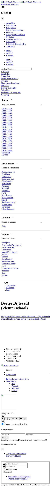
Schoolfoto (10, 42)
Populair (15, 386)
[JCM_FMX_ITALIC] (6, 418)
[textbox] (25, 411)
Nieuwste (15, 388)
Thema (6, 234)
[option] (7, 108)
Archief (9, 53)
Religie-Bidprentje (13, 39)
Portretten (10, 37)
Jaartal (6, 100)
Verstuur (5, 437)
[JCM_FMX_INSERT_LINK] (25, 418)
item (8, 290)
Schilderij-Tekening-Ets (16, 44)
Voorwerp (10, 46)
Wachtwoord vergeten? (17, 479)
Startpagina (11, 285)
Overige (9, 32)
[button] (22, 105)
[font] (3, 416)
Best (13, 384)
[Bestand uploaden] (3, 421)
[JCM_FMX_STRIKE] (13, 418)
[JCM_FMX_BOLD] (2, 418)
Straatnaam (8, 163)
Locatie (6, 218)
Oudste (14, 390)
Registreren (11, 374)
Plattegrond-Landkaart (15, 35)
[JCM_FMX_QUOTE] (21, 418)
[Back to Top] (2, 449)
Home (8, 51)
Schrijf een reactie (10, 365)
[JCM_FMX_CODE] (17, 418)
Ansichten (10, 23)
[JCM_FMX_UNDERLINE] (9, 418)
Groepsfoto (11, 28)
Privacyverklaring (13, 456)
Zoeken (4, 69)
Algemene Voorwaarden (16, 453)
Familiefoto (11, 25)
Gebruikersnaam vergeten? (19, 476)
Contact (9, 55)
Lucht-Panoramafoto (14, 30)
